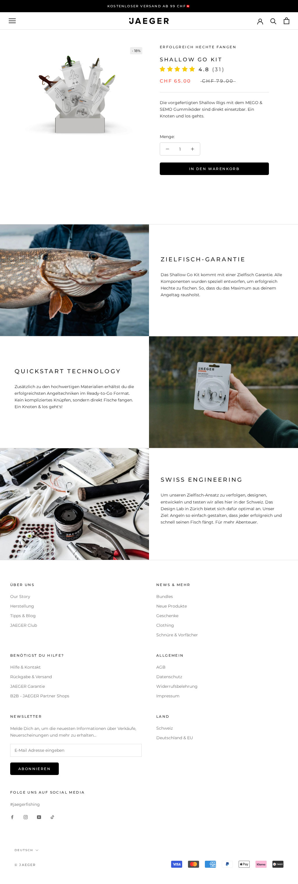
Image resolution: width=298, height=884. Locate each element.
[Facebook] (12, 817)
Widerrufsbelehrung (177, 686)
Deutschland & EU (174, 737)
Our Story (20, 596)
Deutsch (24, 850)
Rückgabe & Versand (31, 676)
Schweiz (164, 728)
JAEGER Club (23, 625)
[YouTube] (39, 817)
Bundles (164, 596)
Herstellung (22, 606)
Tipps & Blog (23, 615)
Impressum (168, 696)
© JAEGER (25, 865)
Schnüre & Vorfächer (177, 634)
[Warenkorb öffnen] (286, 20)
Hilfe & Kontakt (25, 667)
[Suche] (273, 21)
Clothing (165, 625)
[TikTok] (52, 817)
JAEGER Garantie (27, 686)
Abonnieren (34, 769)
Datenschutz (169, 676)
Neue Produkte (171, 606)
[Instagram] (26, 817)
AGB (161, 667)
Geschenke (167, 615)
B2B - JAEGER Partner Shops (39, 696)
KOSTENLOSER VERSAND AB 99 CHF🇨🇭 (149, 6)
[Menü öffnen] (12, 20)
